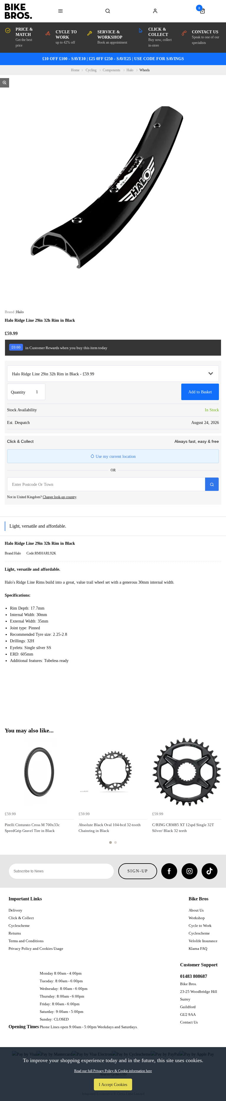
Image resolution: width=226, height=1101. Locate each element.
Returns (15, 933)
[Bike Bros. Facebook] (169, 871)
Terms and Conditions (26, 941)
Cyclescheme (19, 925)
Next (216, 794)
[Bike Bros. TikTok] (209, 871)
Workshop (197, 918)
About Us (196, 910)
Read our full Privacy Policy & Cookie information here (113, 1071)
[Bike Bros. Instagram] (189, 871)
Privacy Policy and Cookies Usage (36, 948)
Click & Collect (21, 918)
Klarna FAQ (198, 948)
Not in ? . (42, 497)
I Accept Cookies (113, 1084)
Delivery (15, 910)
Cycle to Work (200, 925)
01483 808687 (193, 976)
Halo (20, 312)
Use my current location (115, 456)
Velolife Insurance (203, 941)
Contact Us (189, 1022)
